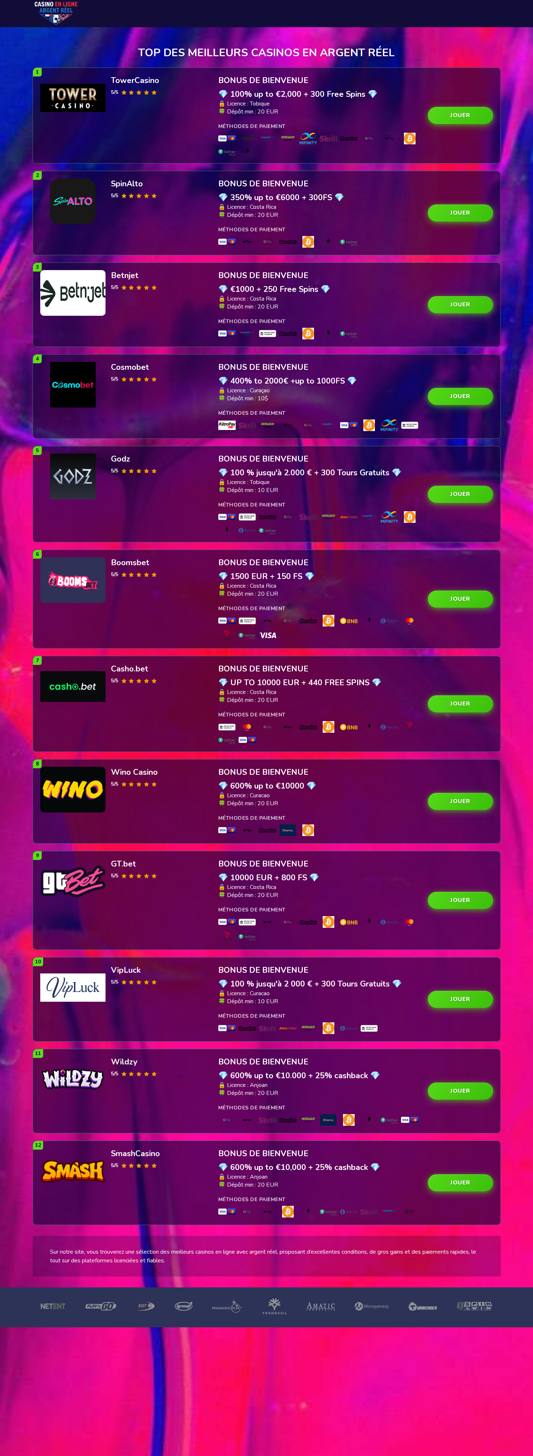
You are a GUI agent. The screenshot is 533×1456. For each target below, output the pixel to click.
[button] (460, 115)
